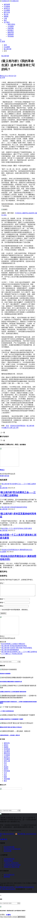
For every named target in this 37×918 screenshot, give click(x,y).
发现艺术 (7, 8)
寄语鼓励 (11, 36)
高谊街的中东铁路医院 (5, 673)
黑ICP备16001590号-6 (7, 834)
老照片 (6, 745)
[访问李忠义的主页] (9, 634)
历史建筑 (7, 751)
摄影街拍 (7, 753)
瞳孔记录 (7, 12)
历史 (5, 763)
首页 (5, 45)
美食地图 (7, 779)
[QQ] (3, 839)
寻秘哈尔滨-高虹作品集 (11, 867)
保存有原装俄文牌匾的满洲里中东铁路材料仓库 (11, 681)
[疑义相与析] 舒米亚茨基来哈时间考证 (14, 646)
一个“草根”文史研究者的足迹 (7, 711)
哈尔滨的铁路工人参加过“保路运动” (13, 644)
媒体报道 (7, 876)
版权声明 (11, 32)
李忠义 (2, 470)
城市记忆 (7, 743)
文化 (5, 765)
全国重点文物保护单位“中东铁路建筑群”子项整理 (11, 719)
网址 (1, 606)
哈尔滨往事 (7, 851)
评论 (2, 583)
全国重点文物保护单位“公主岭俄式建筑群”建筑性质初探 (13, 691)
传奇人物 (7, 761)
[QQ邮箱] (6, 839)
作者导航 (11, 28)
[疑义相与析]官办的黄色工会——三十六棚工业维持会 (19, 651)
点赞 (11, 427)
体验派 (6, 16)
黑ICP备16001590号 (8, 889)
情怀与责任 (11, 24)
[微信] (5, 839)
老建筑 (6, 747)
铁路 (5, 777)
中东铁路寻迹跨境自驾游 (12, 865)
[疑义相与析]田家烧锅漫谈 (10, 649)
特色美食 (7, 771)
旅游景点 (7, 757)
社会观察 (7, 10)
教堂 (5, 781)
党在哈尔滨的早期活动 (17, 425)
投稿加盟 (11, 34)
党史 (7, 425)
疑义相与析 (7, 49)
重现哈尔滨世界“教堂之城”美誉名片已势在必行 (11, 727)
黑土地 (6, 14)
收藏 (5, 427)
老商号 (6, 769)
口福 (5, 18)
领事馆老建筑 (8, 861)
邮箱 (2, 602)
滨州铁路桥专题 (9, 859)
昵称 (2, 599)
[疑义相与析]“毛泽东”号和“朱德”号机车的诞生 (16, 648)
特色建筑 (7, 759)
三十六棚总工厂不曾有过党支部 (11, 653)
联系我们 (11, 30)
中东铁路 (7, 6)
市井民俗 (7, 749)
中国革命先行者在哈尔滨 (12, 849)
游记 (5, 20)
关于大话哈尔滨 (9, 874)
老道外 (6, 767)
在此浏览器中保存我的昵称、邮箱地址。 (15, 609)
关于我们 (7, 22)
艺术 (5, 773)
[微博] (1, 839)
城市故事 (7, 4)
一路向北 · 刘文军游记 (11, 863)
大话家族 (11, 26)
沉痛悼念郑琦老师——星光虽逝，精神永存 (10, 735)
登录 (3, 41)
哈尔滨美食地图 (9, 847)
